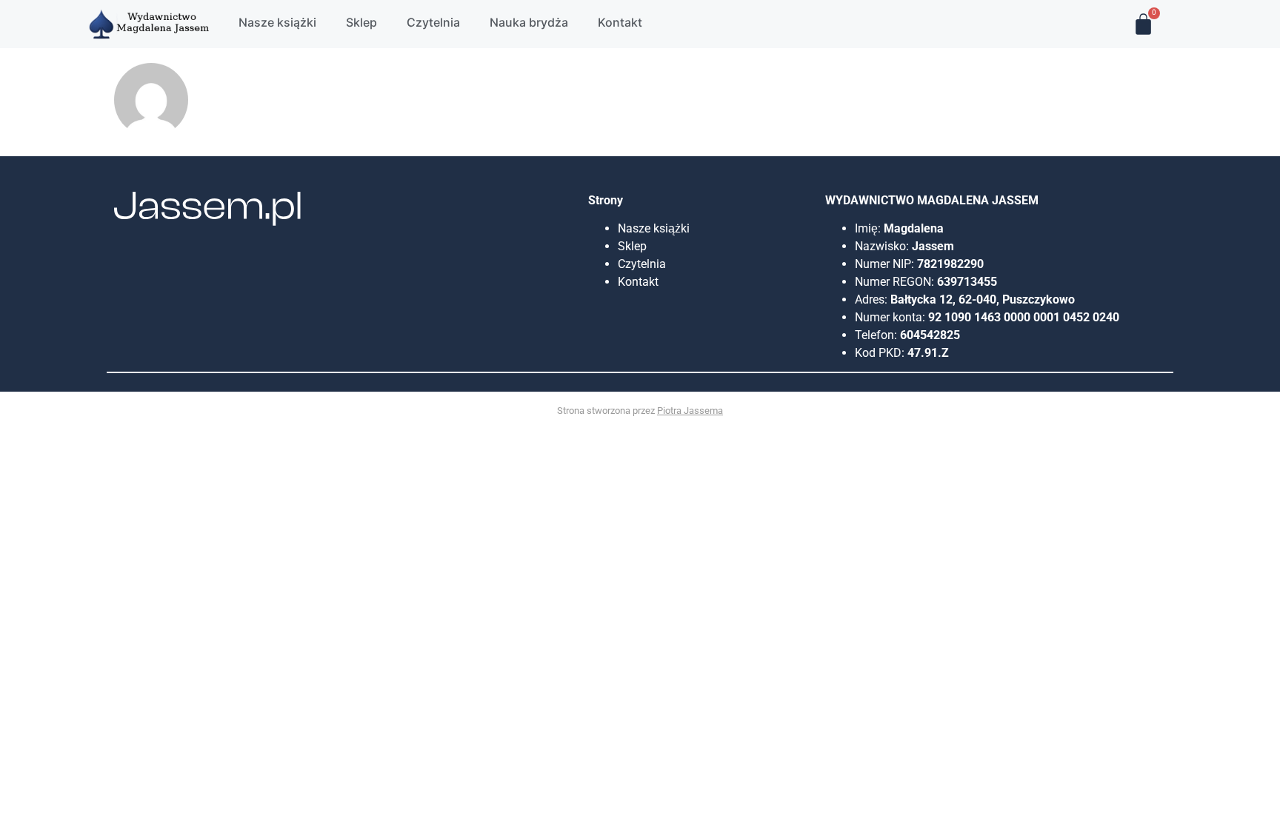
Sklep (632, 246)
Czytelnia (642, 264)
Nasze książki (655, 228)
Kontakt (638, 282)
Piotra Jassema (690, 410)
